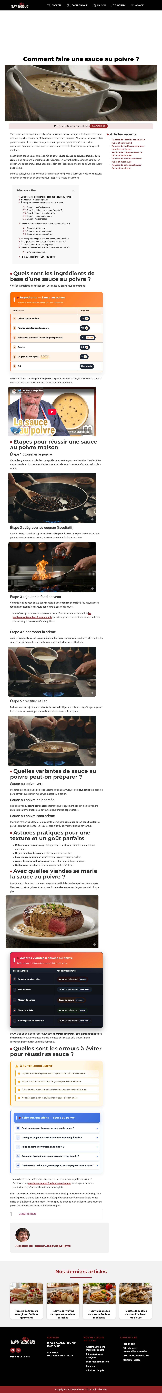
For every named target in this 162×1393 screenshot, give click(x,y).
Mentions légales (131, 1360)
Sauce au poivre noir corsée (39, 231)
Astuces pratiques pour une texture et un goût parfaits (45, 239)
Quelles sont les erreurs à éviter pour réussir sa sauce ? (45, 247)
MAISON (101, 5)
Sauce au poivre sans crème (39, 234)
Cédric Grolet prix (95, 1370)
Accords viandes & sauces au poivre (37, 244)
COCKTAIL (57, 5)
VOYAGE (139, 5)
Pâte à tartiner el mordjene (94, 1356)
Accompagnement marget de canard (95, 1348)
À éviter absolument (36, 252)
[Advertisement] (81, 29)
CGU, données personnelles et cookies (135, 1350)
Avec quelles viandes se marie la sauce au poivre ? (43, 241)
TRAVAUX (120, 5)
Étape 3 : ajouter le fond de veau (41, 213)
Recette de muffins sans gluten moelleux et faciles (62, 1314)
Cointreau (91, 1366)
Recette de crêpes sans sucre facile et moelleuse (99, 1314)
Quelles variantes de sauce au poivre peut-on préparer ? (45, 223)
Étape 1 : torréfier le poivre (38, 207)
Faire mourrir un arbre (97, 1361)
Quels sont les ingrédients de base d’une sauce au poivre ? (47, 197)
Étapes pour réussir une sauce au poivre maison (42, 202)
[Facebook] (12, 1350)
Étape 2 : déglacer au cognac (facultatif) (45, 210)
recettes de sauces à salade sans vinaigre (49, 1183)
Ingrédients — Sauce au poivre (34, 200)
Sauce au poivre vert (36, 228)
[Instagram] (18, 1350)
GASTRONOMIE (80, 5)
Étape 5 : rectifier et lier (37, 219)
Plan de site (129, 1344)
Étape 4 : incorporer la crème (39, 216)
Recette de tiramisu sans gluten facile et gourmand (26, 1314)
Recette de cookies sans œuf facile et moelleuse (136, 1314)
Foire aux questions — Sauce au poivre (38, 257)
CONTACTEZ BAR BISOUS (136, 1355)
